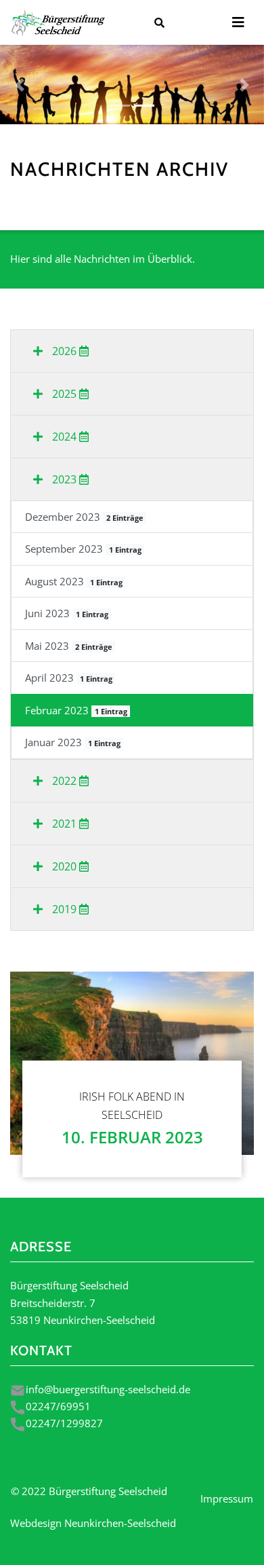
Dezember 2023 (84, 516)
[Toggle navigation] (238, 22)
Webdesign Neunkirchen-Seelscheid (93, 1523)
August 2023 (74, 581)
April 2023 (68, 677)
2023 (64, 479)
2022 (64, 780)
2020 (64, 866)
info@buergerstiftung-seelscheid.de (108, 1389)
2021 (64, 823)
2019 (64, 909)
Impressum (226, 1498)
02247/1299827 (64, 1423)
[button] (20, 84)
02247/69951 (58, 1406)
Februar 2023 (76, 710)
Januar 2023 (72, 742)
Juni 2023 (66, 613)
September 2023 (83, 548)
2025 (64, 393)
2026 (64, 351)
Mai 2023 (68, 645)
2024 (64, 436)
